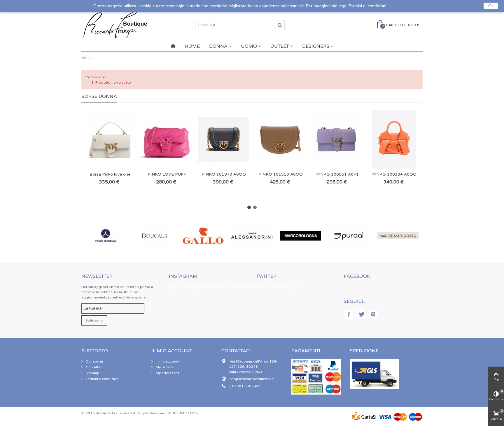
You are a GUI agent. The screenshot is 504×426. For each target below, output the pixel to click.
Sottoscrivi (94, 320)
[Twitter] (361, 314)
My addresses (167, 373)
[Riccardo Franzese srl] (114, 25)
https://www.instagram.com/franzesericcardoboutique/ (216, 287)
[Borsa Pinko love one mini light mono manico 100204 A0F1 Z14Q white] (109, 139)
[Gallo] (162, 236)
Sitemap (92, 373)
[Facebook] (349, 314)
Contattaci (94, 367)
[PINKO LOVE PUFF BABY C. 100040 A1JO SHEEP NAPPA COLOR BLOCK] (166, 139)
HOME (192, 46)
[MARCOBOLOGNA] (260, 236)
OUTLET (279, 46)
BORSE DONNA (99, 96)
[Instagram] (373, 314)
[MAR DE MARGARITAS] (357, 236)
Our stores (94, 361)
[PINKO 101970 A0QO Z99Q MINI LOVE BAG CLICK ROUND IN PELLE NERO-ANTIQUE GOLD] (223, 139)
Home (86, 58)
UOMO (249, 46)
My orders (164, 367)
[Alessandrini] (211, 236)
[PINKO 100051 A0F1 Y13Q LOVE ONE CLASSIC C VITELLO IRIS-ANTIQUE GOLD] (337, 139)
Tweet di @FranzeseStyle (277, 287)
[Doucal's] (113, 236)
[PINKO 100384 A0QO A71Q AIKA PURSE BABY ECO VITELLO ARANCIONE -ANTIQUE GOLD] (394, 139)
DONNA (218, 46)
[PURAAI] (308, 236)
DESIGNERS (315, 46)
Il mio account (167, 361)
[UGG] (406, 236)
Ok (491, 5)
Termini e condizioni (102, 379)
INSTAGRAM (183, 276)
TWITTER (266, 276)
